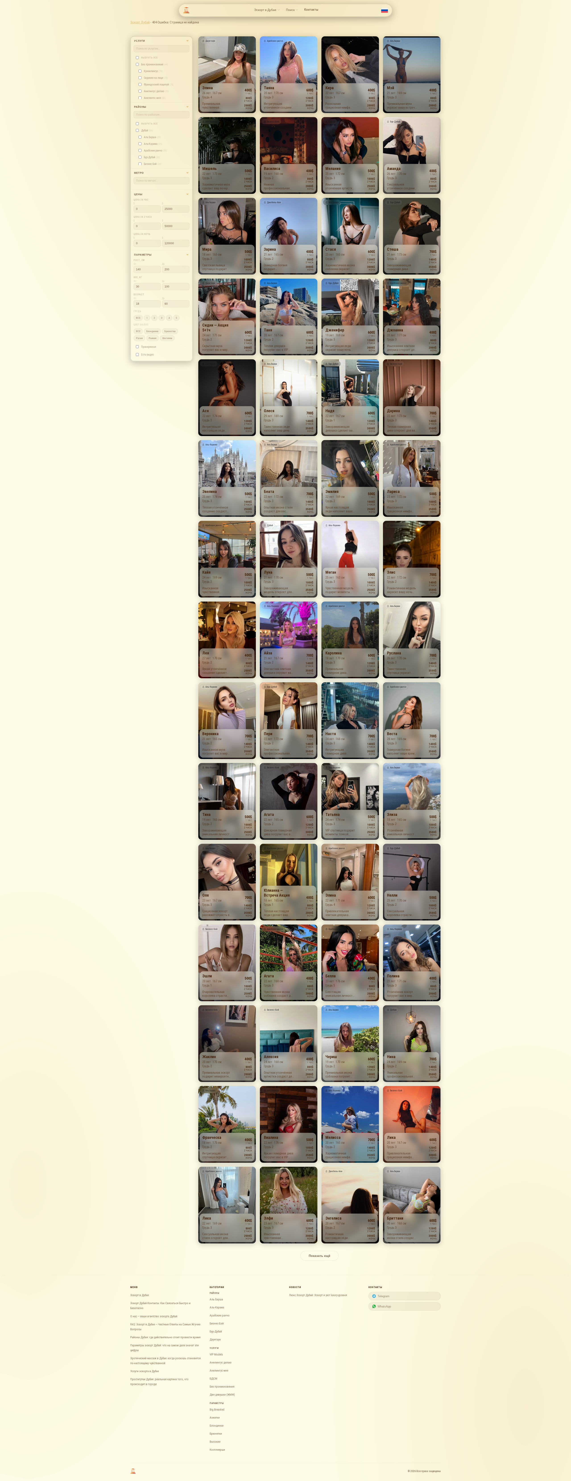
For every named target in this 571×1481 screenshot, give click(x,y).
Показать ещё (319, 1256)
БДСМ (213, 1378)
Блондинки (216, 1425)
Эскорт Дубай (140, 22)
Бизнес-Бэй (217, 1323)
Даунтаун (215, 1339)
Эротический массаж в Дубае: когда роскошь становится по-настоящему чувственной (165, 1361)
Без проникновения (222, 1386)
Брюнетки (216, 1433)
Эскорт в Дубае (139, 1295)
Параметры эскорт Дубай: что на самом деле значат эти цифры (164, 1348)
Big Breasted (217, 1409)
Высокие (215, 1441)
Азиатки (215, 1417)
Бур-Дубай (216, 1331)
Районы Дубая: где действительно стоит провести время (165, 1337)
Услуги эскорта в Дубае (144, 1371)
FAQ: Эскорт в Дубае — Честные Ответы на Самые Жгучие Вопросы (165, 1327)
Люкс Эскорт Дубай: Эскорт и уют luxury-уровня (318, 1295)
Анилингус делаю (221, 1362)
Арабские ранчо (220, 1315)
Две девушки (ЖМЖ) (222, 1394)
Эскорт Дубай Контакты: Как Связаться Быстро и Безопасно (160, 1305)
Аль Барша (216, 1299)
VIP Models (216, 1354)
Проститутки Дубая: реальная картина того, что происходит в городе (159, 1382)
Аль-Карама (217, 1307)
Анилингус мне (219, 1370)
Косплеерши (217, 1449)
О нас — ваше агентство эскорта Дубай (153, 1316)
